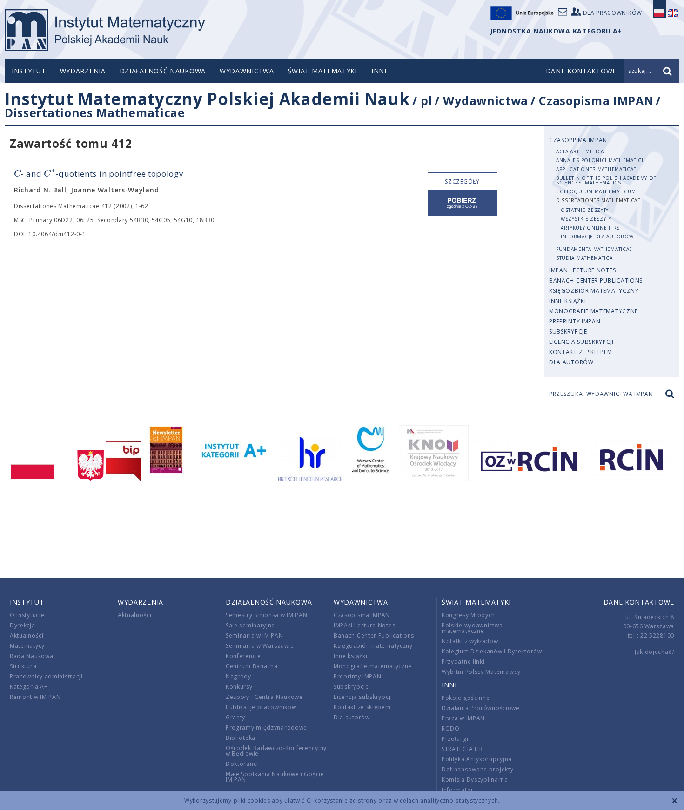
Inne (380, 70)
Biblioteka (240, 738)
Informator (458, 790)
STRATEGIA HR (462, 749)
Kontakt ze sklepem (580, 352)
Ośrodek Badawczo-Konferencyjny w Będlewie (276, 750)
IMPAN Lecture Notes (582, 270)
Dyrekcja (22, 625)
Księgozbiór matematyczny (594, 291)
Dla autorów (571, 362)
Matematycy (27, 646)
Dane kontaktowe (639, 602)
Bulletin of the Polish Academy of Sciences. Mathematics (606, 180)
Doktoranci (242, 764)
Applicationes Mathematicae (596, 169)
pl (426, 100)
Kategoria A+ (28, 687)
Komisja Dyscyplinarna (475, 780)
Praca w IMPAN (463, 718)
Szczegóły (462, 181)
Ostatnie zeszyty (585, 210)
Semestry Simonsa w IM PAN (267, 615)
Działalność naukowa (163, 70)
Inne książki (567, 301)
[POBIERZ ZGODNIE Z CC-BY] (462, 203)
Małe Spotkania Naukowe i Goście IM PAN (275, 777)
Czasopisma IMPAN (596, 100)
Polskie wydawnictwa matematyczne (472, 628)
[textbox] (17, 174)
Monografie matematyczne (593, 311)
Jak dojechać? (654, 652)
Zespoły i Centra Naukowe (264, 697)
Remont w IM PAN (35, 697)
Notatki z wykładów (470, 641)
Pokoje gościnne (466, 698)
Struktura (23, 666)
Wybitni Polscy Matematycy (481, 672)
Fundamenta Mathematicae (594, 249)
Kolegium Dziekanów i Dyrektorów (492, 651)
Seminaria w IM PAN (254, 635)
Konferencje (243, 656)
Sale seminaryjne (250, 625)
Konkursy (239, 687)
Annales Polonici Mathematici (600, 160)
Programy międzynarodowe (266, 727)
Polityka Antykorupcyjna (477, 759)
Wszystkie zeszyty (586, 219)
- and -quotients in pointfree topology (99, 173)
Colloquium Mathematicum (596, 191)
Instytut (29, 70)
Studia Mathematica (584, 258)
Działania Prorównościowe (481, 708)
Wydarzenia (83, 70)
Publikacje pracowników (261, 707)
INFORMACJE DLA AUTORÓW (597, 236)
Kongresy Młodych (468, 615)
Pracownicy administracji (46, 676)
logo (105, 30)
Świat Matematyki (322, 70)
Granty (235, 717)
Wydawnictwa (247, 70)
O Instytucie (27, 615)
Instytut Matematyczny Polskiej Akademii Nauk (207, 99)
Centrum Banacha (252, 666)
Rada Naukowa (31, 656)
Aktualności (27, 635)
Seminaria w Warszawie (260, 646)
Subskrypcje (568, 332)
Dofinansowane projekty (477, 769)
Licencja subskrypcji (581, 342)
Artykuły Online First (592, 227)
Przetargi (455, 739)
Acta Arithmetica (580, 151)
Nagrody (238, 676)
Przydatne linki (463, 661)
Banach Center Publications (596, 280)
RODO (451, 728)
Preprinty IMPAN (575, 321)
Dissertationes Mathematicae (95, 112)
